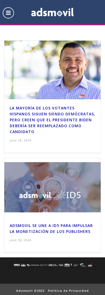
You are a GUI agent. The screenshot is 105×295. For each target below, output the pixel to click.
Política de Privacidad (68, 291)
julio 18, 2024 (20, 140)
